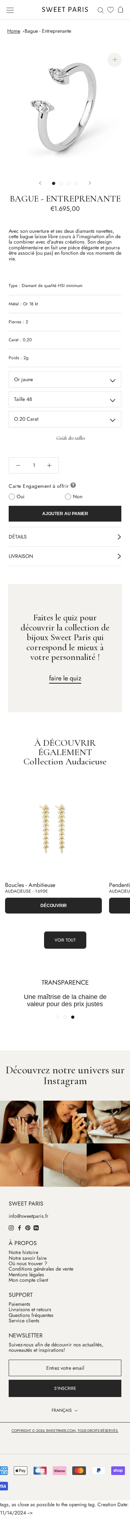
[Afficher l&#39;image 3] (68, 183)
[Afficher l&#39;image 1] (53, 183)
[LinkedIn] (36, 1227)
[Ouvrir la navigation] (10, 10)
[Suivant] (90, 183)
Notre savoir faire (28, 1258)
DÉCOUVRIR (53, 905)
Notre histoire (23, 1252)
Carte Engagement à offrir (39, 486)
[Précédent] (40, 183)
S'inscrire (65, 1388)
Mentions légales (26, 1274)
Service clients (24, 1320)
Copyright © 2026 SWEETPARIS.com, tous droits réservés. (65, 1430)
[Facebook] (19, 1227)
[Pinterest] (27, 1227)
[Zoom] (114, 59)
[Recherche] (101, 10)
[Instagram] (11, 1227)
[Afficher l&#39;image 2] (61, 183)
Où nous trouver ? (28, 1263)
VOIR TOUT (65, 940)
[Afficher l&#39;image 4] (76, 183)
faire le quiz (65, 678)
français (62, 1410)
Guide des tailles (70, 438)
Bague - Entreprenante (48, 30)
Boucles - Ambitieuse (30, 885)
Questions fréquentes (31, 1315)
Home (13, 30)
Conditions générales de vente (41, 1269)
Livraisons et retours (30, 1309)
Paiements (19, 1304)
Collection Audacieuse (65, 761)
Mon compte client (28, 1280)
